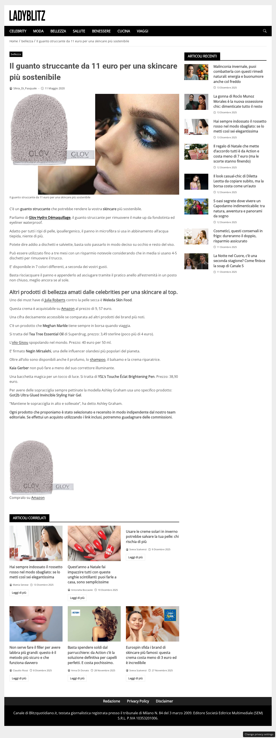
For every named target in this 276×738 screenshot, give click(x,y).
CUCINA (124, 31)
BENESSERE (101, 31)
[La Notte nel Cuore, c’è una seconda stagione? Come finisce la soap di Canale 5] (196, 261)
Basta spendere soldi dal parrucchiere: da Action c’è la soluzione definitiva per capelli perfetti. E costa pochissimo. (92, 655)
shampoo (97, 359)
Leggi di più (19, 592)
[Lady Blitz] (27, 15)
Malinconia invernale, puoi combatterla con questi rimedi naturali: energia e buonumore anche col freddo (238, 74)
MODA (38, 31)
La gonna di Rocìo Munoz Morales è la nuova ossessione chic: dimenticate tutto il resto (238, 101)
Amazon (68, 308)
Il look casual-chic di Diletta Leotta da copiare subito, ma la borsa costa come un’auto (238, 180)
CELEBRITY (17, 31)
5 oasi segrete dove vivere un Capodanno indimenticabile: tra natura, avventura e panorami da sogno (239, 208)
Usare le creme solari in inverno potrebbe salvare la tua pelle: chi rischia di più (152, 536)
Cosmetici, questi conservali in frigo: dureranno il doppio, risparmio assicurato (238, 235)
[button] (265, 30)
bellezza (16, 54)
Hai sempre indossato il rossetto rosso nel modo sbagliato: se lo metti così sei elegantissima (36, 572)
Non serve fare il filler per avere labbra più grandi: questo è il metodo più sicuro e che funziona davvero (34, 655)
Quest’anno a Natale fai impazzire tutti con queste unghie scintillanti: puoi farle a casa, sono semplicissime (92, 574)
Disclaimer (164, 701)
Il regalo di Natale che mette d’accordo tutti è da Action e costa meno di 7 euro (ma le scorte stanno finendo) (236, 153)
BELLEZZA (58, 31)
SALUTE (79, 31)
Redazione (111, 701)
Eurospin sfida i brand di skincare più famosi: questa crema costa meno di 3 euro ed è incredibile (151, 655)
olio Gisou (20, 342)
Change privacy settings (259, 734)
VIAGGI (142, 31)
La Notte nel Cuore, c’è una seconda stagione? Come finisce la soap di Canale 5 (239, 260)
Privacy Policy (138, 701)
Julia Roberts (54, 300)
